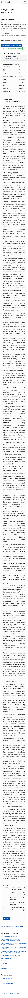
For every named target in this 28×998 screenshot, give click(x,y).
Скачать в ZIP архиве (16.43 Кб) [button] (11, 45)
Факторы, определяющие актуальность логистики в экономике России (13, 952)
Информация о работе (12, 927)
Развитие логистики (7, 983)
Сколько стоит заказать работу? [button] (12, 48)
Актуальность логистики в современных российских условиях (14, 943)
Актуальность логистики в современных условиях (14, 948)
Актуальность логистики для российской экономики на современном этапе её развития (13, 957)
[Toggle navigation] (25, 2)
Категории (3, 6)
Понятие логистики (7, 981)
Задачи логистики (6, 978)
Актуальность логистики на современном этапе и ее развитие (11, 939)
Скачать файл (14, 59)
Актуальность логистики (9, 936)
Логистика (10, 6)
